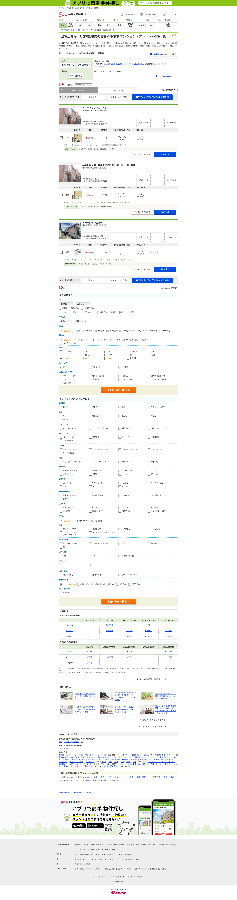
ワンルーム (67, 351)
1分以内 (80, 340)
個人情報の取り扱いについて (84, 849)
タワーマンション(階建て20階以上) (70, 533)
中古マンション (92, 859)
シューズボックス (99, 462)
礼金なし (65, 312)
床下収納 (154, 462)
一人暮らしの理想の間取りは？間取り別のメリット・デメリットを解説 (85, 709)
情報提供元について (66, 793)
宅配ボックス (97, 483)
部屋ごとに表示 (118, 90)
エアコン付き (68, 379)
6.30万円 (129, 652)
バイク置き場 (156, 495)
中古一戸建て (113, 777)
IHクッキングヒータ (129, 449)
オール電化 (155, 529)
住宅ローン (138, 859)
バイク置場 (63, 762)
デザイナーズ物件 (70, 529)
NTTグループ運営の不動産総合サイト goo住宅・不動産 (79, 8)
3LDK (128, 762)
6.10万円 (129, 636)
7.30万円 (109, 657)
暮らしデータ (120, 869)
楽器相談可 (137, 757)
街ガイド (130, 869)
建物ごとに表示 (78, 90)
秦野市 (113, 64)
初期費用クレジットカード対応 (71, 755)
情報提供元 (151, 845)
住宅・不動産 (169, 777)
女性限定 (154, 508)
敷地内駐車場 (97, 495)
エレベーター (68, 483)
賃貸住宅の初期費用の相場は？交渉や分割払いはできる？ (85, 696)
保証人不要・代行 (158, 511)
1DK (109, 352)
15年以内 (127, 331)
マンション (96, 367)
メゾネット (126, 474)
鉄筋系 (65, 407)
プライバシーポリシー (100, 877)
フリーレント (97, 556)
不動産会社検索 (91, 780)
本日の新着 (84, 584)
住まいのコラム (139, 869)
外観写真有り (97, 575)
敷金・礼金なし (168, 755)
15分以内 (129, 340)
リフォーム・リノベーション (103, 532)
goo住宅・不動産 (63, 844)
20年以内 (140, 331)
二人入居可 (126, 508)
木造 (123, 407)
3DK (153, 355)
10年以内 (114, 331)
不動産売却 (78, 864)
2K (153, 352)
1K (86, 352)
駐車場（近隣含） (99, 376)
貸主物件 (66, 759)
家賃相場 (104, 780)
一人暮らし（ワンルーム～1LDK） (161, 762)
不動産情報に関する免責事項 (83, 793)
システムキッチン (70, 449)
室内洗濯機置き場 (158, 376)
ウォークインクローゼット (73, 462)
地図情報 (164, 869)
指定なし (67, 331)
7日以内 (122, 584)
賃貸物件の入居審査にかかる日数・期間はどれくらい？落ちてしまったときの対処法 (125, 696)
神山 (60, 742)
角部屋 (153, 416)
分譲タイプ (96, 529)
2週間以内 (135, 584)
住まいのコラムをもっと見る (154, 726)
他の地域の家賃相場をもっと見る (153, 679)
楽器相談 (66, 511)
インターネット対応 (100, 543)
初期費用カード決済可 (107, 312)
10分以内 (116, 340)
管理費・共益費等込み (70, 308)
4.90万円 (109, 625)
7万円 (149, 625)
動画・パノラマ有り (129, 575)
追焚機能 (95, 437)
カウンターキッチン (100, 449)
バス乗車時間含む (70, 343)
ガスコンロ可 (156, 449)
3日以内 (110, 584)
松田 (60, 748)
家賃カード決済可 (127, 312)
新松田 (66, 748)
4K (86, 358)
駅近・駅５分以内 (88, 757)
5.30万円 (168, 652)
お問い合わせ (120, 877)
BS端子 (154, 543)
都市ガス (125, 486)
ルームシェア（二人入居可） (155, 757)
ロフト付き (127, 757)
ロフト (153, 471)
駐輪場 (65, 499)
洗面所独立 (96, 379)
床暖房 (95, 474)
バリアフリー (127, 529)
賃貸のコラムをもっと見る (154, 720)
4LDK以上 (134, 358)
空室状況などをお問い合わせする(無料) (153, 97)
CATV (124, 544)
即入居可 (95, 508)
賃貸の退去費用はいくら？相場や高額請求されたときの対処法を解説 (165, 696)
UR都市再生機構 (128, 556)
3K (131, 355)
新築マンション (80, 859)
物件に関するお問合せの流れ (136, 845)
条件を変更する (76, 76)
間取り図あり (136, 755)
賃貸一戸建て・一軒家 (119, 759)
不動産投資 (129, 859)
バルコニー (126, 483)
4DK (109, 358)
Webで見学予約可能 (152, 755)
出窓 (64, 486)
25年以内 (153, 331)
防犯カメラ (126, 428)
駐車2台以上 (126, 495)
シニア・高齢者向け (111, 766)
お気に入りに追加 (120, 97)
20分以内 (143, 340)
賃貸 (131, 777)
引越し (82, 869)
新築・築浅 (74, 757)
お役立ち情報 (61, 869)
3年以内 (89, 331)
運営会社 (140, 877)
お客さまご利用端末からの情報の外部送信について (108, 845)
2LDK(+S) (111, 355)
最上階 (124, 416)
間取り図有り (68, 575)
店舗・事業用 (142, 777)
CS (64, 547)
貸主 (64, 556)
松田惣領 (75, 742)
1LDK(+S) (134, 352)
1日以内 (98, 584)
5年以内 (101, 331)
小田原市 (107, 64)
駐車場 (121, 854)
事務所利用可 (97, 511)
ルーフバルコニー (158, 483)
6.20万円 (168, 657)
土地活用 (87, 864)
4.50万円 (89, 663)
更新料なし (89, 312)
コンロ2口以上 (68, 453)
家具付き (154, 474)
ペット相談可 (127, 379)
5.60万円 (129, 631)
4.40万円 (109, 631)
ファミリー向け (123, 755)
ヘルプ (111, 877)
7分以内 (104, 340)
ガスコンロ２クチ (76, 762)
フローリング (127, 471)
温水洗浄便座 (68, 440)
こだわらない (69, 584)
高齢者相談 (126, 511)
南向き (65, 419)
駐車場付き (101, 757)
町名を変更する (84, 65)
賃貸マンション (94, 759)
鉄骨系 (95, 407)
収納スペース (127, 462)
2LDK (116, 762)
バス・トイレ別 (69, 376)
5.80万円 (148, 631)
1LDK (104, 762)
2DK (87, 355)
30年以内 (166, 331)
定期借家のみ (100, 521)
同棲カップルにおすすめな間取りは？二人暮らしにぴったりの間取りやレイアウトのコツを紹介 (165, 709)
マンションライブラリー (94, 869)
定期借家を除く (83, 521)
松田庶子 (67, 742)
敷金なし (76, 312)
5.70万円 (168, 631)
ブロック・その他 (158, 407)
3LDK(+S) (67, 358)
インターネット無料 (159, 379)
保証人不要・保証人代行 (137, 764)
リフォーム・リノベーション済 (81, 764)
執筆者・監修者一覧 (153, 869)
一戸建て (125, 367)
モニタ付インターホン (101, 428)
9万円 (168, 636)
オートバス (126, 437)
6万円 (89, 652)
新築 (78, 331)
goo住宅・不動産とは (82, 845)
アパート (66, 367)
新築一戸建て (99, 777)
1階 (64, 416)
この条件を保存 (166, 76)
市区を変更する (68, 65)
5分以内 (92, 340)
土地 (124, 777)
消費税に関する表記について (105, 849)
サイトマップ (130, 877)
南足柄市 (119, 64)
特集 (76, 869)
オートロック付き (70, 428)
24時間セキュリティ (159, 428)
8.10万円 (148, 636)
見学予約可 (67, 383)
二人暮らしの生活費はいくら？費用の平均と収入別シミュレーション (125, 709)
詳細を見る (165, 154)
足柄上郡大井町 (139, 64)
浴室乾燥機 (155, 437)
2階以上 (125, 376)
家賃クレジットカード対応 (95, 755)
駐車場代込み (89, 308)
